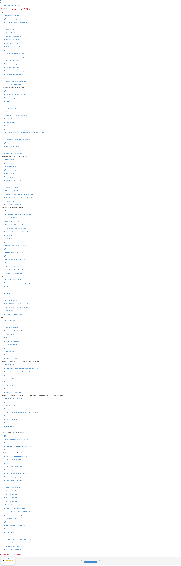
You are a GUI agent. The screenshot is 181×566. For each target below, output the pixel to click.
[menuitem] (1, 3)
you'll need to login (96, 560)
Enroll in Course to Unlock (90, 562)
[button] (1, 1)
